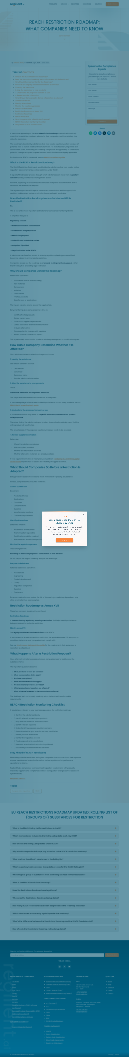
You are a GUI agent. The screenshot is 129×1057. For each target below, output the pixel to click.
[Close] (83, 514)
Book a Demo (64, 540)
